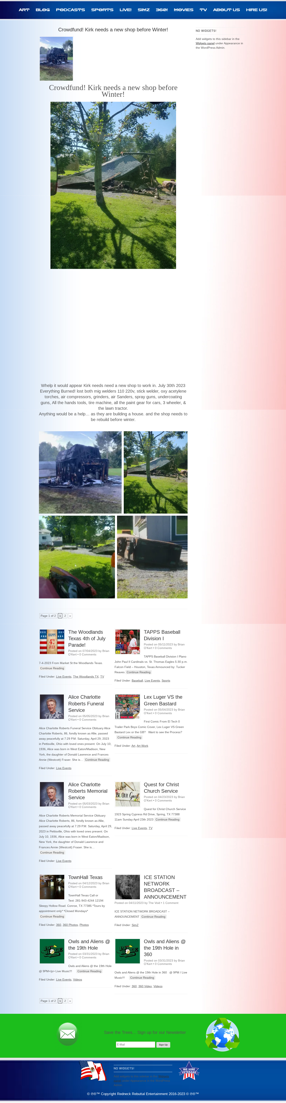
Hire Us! (256, 10)
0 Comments (87, 654)
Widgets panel (205, 43)
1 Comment (170, 903)
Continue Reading (52, 668)
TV (203, 10)
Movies (183, 10)
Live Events (63, 676)
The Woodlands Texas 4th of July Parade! (87, 638)
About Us (226, 10)
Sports (102, 10)
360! (162, 10)
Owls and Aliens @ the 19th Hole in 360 (165, 948)
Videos (77, 979)
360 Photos (70, 924)
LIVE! (125, 10)
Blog (43, 10)
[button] (80, 472)
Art (24, 10)
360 (58, 924)
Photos (84, 924)
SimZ (144, 10)
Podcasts (70, 10)
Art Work (142, 745)
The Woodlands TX (86, 676)
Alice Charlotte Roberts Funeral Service (86, 703)
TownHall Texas (85, 877)
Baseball (137, 680)
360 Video (145, 986)
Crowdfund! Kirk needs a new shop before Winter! (113, 29)
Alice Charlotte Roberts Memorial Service (87, 791)
